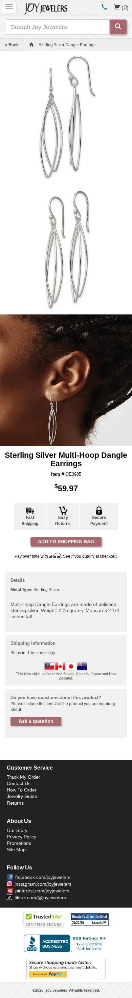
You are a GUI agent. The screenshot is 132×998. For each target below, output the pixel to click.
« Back (12, 45)
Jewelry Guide (22, 796)
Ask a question (36, 721)
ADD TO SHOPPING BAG (66, 541)
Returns (15, 803)
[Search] (118, 27)
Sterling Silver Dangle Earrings (67, 45)
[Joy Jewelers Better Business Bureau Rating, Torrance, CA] (66, 943)
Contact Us (18, 783)
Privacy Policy (21, 836)
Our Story (17, 830)
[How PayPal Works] (66, 968)
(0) (125, 7)
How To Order (22, 790)
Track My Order (23, 777)
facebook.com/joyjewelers (42, 877)
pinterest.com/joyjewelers (42, 890)
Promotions (19, 843)
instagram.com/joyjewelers (43, 884)
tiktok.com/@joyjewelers (40, 897)
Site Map (16, 849)
